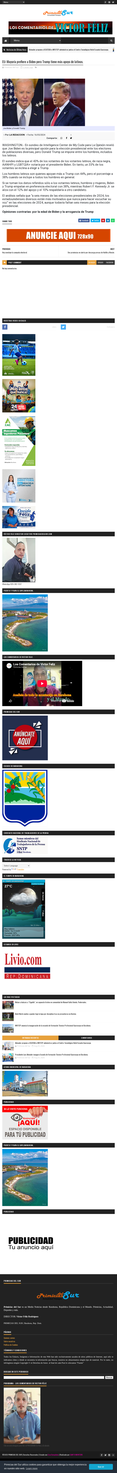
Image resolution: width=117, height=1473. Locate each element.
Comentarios (86, 1038)
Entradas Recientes (30, 1038)
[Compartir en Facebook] (65, 138)
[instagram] (109, 2)
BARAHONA (96, 50)
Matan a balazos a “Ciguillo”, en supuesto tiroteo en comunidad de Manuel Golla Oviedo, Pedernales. (51, 1002)
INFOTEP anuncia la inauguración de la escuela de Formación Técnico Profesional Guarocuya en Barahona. (53, 1025)
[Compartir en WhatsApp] (60, 138)
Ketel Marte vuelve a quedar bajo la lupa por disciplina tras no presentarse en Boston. (45, 1013)
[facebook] (105, 2)
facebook (109, 262)
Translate (20, 869)
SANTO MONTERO (76, 1454)
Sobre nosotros (9, 1341)
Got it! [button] (101, 1467)
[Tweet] (70, 138)
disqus (100, 262)
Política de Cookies (11, 1344)
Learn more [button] (32, 1468)
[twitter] (113, 2)
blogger (92, 262)
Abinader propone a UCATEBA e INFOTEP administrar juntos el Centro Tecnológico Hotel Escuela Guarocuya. (40, 49)
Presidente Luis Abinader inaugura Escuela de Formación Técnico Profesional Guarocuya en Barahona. (51, 1054)
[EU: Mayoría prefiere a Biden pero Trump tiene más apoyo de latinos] (43, 102)
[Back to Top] (113, 1455)
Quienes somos (9, 1337)
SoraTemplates (53, 1454)
